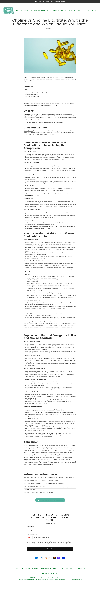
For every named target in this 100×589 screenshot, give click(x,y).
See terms (36, 545)
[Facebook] (43, 574)
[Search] (89, 10)
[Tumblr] (57, 574)
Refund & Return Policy (58, 568)
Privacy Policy (17, 568)
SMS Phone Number (32, 534)
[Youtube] (49, 574)
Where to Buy (69, 568)
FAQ (75, 568)
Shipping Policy (26, 568)
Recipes (80, 568)
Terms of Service (35, 568)
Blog (84, 568)
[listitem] (78, 11)
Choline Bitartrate (28, 131)
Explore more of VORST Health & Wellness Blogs (50, 500)
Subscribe (50, 549)
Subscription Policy (46, 568)
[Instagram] (46, 574)
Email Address (31, 526)
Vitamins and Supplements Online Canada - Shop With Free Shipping (52, 578)
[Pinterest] (54, 574)
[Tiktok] (51, 574)
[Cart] (96, 10)
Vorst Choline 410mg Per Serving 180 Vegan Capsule (50, 122)
